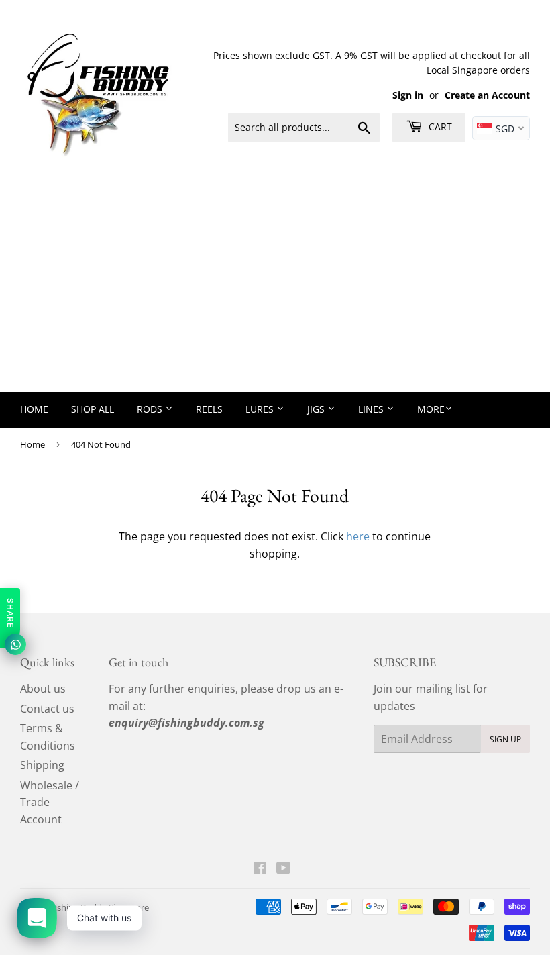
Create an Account (487, 95)
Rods (151, 409)
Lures (260, 409)
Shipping (42, 765)
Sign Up (505, 739)
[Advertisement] (275, 291)
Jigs (317, 409)
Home (34, 409)
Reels (209, 409)
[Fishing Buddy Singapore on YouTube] (283, 869)
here (358, 536)
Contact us (47, 708)
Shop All (92, 409)
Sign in (407, 95)
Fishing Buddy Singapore (99, 907)
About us (43, 688)
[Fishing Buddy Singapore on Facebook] (260, 869)
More (431, 409)
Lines (372, 409)
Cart (439, 126)
